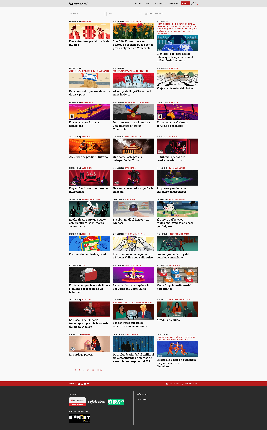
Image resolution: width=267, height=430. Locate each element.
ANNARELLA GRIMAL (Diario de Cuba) (180, 29)
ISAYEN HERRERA (174, 137)
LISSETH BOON (73, 71)
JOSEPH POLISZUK (174, 265)
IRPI (131, 234)
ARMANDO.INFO (130, 199)
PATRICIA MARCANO (85, 71)
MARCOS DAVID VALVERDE (133, 21)
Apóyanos (185, 3)
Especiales (159, 3)
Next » (99, 370)
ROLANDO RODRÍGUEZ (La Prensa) (178, 337)
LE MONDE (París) (144, 102)
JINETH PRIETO (86, 199)
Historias (138, 3)
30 (93, 370)
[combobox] (122, 14)
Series (148, 3)
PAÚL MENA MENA (185, 300)
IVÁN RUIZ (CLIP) (172, 24)
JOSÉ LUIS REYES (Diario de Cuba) (174, 26)
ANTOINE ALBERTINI (131, 102)
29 (88, 370)
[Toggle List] (140, 14)
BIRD (89, 300)
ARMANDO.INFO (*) (139, 234)
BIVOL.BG (84, 300)
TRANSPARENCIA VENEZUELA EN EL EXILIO (174, 340)
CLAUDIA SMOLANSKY (132, 334)
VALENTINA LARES (132, 71)
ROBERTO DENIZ (86, 21)
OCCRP (127, 234)
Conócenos (173, 3)
